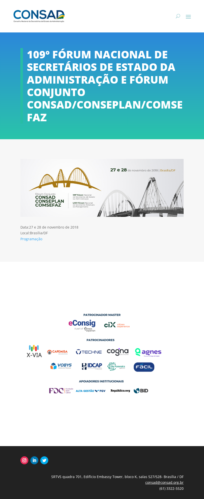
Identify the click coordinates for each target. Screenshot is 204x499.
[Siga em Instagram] (24, 460)
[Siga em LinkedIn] (34, 460)
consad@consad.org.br (164, 482)
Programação (31, 239)
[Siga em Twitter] (44, 460)
